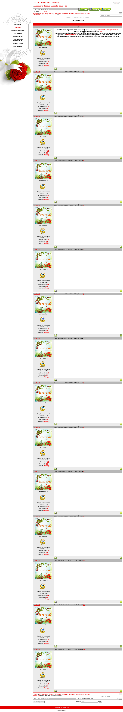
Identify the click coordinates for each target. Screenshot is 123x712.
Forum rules (54, 6)
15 (84, 649)
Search (61, 6)
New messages (38, 6)
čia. (101, 32)
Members (47, 6)
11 (83, 471)
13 (84, 560)
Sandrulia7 (37, 27)
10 (84, 427)
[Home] (116, 2)
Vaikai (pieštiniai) (45, 14)
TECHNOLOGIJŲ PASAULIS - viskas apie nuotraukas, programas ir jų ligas (59, 13)
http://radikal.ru (71, 34)
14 (84, 605)
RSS (66, 6)
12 (84, 516)
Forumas (35, 13)
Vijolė (45, 11)
